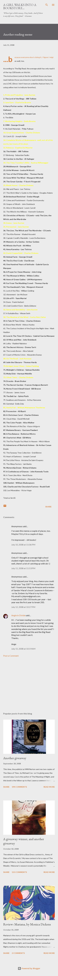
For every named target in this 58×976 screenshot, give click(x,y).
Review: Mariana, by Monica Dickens (27, 924)
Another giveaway (14, 758)
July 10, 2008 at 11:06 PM (23, 544)
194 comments (19, 787)
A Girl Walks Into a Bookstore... (19, 6)
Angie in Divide (18, 615)
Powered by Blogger (30, 968)
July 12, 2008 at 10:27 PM (23, 607)
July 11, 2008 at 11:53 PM (23, 568)
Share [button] (48, 506)
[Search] (46, 4)
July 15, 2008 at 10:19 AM (23, 648)
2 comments (18, 953)
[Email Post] (4, 506)
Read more (49, 787)
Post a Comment (11, 655)
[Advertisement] (29, 685)
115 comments (19, 872)
